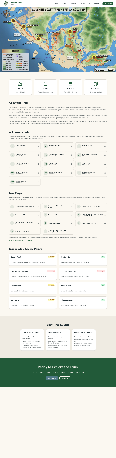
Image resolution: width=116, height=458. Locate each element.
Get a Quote (108, 3)
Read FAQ (65, 378)
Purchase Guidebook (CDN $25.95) (22, 240)
